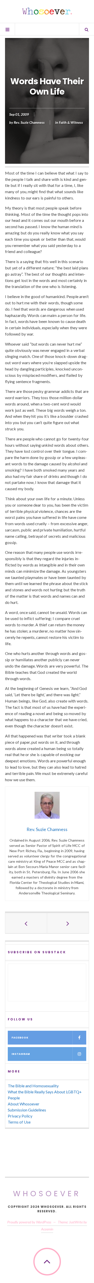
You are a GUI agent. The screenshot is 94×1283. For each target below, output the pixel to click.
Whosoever (47, 1193)
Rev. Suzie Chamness (29, 122)
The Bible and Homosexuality (33, 1085)
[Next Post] (68, 923)
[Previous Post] (26, 923)
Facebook (20, 1038)
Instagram (21, 1054)
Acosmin (47, 1229)
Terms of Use (19, 1122)
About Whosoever (23, 1103)
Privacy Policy (20, 1115)
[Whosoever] (47, 11)
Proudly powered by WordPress (29, 1222)
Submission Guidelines (27, 1109)
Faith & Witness (71, 122)
